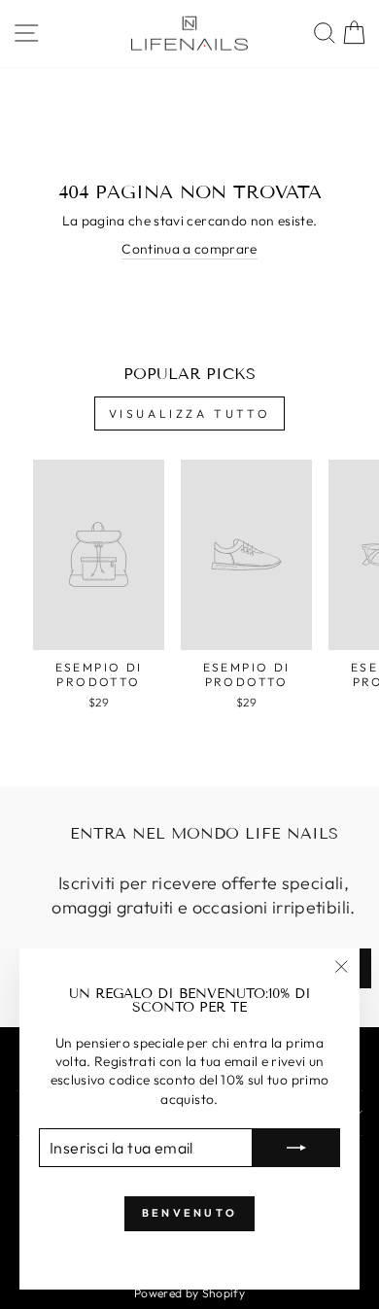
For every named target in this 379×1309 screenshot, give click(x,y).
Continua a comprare (189, 249)
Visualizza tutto (190, 413)
